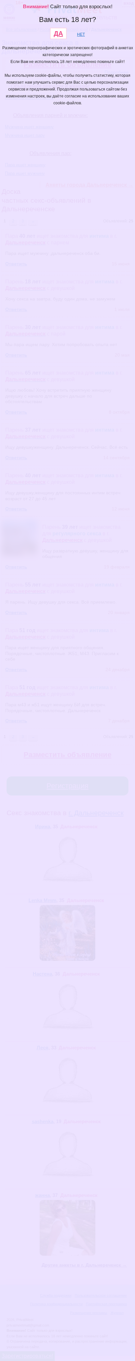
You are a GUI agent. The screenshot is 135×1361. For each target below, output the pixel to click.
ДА (58, 33)
